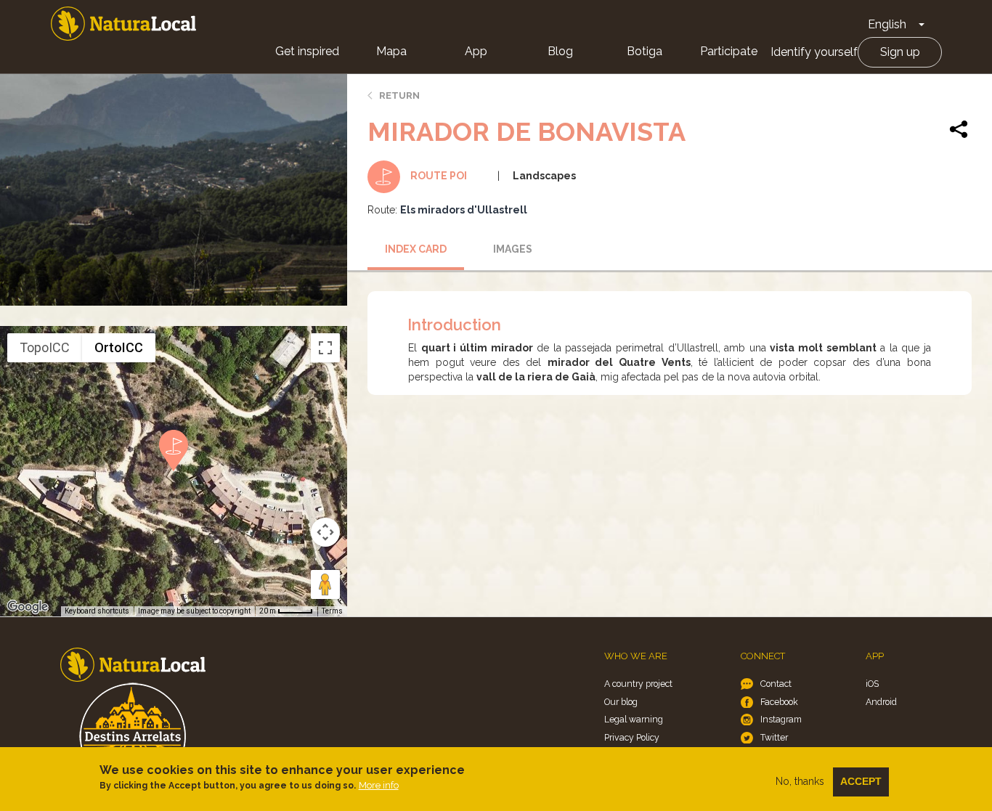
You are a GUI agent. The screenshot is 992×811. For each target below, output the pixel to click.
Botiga (644, 51)
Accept (861, 781)
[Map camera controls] (325, 532)
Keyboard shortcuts (97, 611)
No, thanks (800, 781)
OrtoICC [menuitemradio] (118, 347)
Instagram (781, 719)
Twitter (774, 737)
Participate (728, 51)
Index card (416, 249)
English (887, 24)
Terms (332, 611)
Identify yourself (814, 52)
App (476, 51)
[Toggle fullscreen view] (325, 347)
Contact (776, 683)
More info (379, 785)
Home (123, 24)
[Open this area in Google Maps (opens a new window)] (28, 607)
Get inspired (307, 51)
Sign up (900, 52)
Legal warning (633, 719)
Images (512, 249)
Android (881, 701)
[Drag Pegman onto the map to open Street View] (325, 584)
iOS (872, 683)
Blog (560, 51)
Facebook (779, 701)
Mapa (391, 51)
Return (399, 95)
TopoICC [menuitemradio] (45, 347)
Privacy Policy (631, 737)
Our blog (621, 701)
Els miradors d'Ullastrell (463, 210)
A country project (638, 683)
